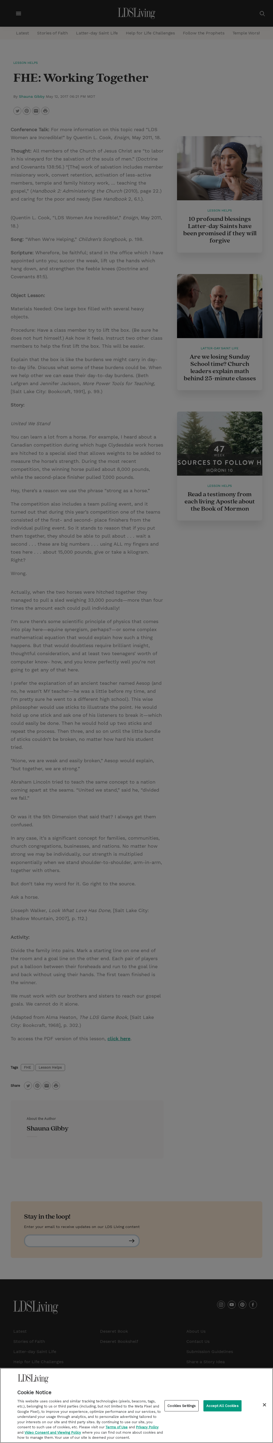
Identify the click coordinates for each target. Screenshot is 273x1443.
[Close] (264, 1405)
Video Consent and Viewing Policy (53, 1432)
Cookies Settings (181, 1406)
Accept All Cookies (222, 1406)
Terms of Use (117, 1427)
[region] (136, 1405)
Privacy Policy (147, 1427)
